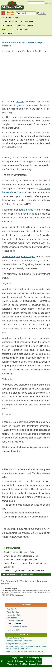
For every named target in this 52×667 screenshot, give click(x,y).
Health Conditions (9, 21)
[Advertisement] (28, 77)
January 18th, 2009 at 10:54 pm (12, 595)
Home (5, 42)
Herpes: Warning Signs (15, 638)
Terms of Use (12, 664)
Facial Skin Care (13, 612)
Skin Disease (28, 42)
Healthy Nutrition (27, 21)
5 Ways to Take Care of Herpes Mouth (21, 556)
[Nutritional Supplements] (12, 5)
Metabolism (7, 25)
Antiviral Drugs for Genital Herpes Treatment (24, 570)
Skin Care (6, 29)
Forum (32, 664)
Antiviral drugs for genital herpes (18, 256)
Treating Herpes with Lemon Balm (19, 552)
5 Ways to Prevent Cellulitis (16, 644)
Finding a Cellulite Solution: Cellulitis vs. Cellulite (24, 651)
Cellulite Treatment (15, 621)
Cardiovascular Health (24, 25)
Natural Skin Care (13, 615)
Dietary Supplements (11, 17)
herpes (20, 101)
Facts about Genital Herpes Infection (20, 560)
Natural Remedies (21, 29)
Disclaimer (30, 661)
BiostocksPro (7, 33)
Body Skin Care (13, 609)
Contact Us (41, 664)
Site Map (23, 664)
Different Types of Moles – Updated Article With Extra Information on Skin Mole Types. (26, 648)
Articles (11, 661)
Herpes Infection (12, 574)
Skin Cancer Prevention (17, 627)
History (20, 661)
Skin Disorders (14, 630)
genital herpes (26, 210)
